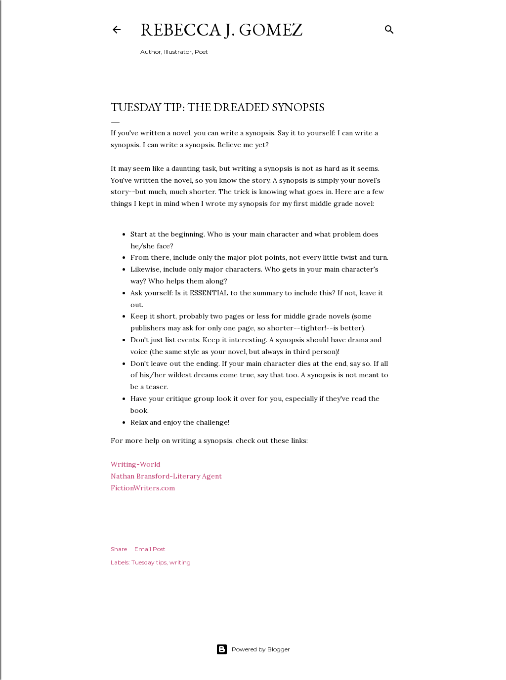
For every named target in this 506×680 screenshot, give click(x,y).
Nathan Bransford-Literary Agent (166, 476)
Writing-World (135, 464)
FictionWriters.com (143, 487)
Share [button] (119, 549)
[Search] (389, 27)
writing (180, 562)
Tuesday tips (149, 562)
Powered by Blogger (261, 649)
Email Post (150, 549)
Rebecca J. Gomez (221, 29)
